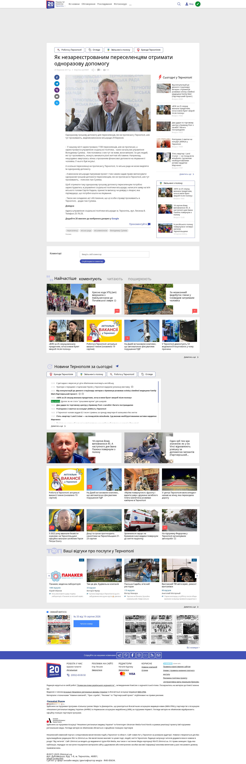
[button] (117, 366)
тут (48, 688)
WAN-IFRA (141, 692)
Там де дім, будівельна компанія (103, 584)
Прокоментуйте (140, 224)
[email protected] (55, 758)
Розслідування (104, 4)
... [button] (130, 4)
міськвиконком (100, 230)
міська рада (86, 230)
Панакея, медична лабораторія (65, 584)
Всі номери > (193, 648)
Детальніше (72, 670)
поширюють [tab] (139, 278)
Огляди (96, 49)
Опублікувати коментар (92, 261)
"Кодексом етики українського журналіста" (96, 685)
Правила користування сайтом (176, 666)
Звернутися (97, 670)
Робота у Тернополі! (71, 49)
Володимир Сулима (118, 230)
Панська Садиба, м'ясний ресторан (137, 585)
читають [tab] (115, 278)
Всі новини (74, 4)
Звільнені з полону (120, 49)
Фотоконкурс (120, 4)
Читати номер (86, 623)
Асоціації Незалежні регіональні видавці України (85, 692)
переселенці (72, 230)
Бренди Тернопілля (150, 49)
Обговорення (88, 4)
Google (115, 218)
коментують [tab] (90, 278)
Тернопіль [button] (60, 6)
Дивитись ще (187, 174)
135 (106, 70)
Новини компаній (149, 667)
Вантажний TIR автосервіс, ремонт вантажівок (179, 585)
